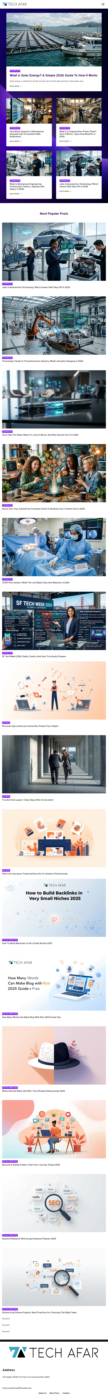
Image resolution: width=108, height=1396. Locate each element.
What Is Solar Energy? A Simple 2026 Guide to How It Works (53, 76)
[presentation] (54, 39)
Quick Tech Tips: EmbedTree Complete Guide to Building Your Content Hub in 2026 (43, 509)
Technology (15, 71)
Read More (15, 86)
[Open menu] (103, 4)
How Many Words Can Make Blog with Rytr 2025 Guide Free (31, 1017)
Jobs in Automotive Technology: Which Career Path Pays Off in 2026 (78, 185)
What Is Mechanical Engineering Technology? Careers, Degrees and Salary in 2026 (27, 187)
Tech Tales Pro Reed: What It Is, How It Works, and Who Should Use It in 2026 (40, 435)
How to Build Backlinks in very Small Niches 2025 (27, 943)
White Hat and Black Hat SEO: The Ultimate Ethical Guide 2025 (33, 1091)
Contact (66, 1393)
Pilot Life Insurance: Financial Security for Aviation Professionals (35, 874)
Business (6, 722)
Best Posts (54, 1393)
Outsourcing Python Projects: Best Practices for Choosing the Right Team (39, 1312)
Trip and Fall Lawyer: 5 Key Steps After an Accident (27, 800)
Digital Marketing (10, 940)
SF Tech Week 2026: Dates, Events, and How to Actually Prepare (34, 656)
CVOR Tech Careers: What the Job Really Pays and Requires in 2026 (35, 582)
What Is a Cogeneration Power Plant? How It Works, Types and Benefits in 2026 (77, 134)
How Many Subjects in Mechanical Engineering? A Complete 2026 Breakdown (27, 134)
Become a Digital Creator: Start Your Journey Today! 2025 (31, 1165)
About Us (42, 1393)
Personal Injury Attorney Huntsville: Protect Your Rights (30, 726)
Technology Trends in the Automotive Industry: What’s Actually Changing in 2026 (42, 361)
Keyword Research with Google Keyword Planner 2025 (29, 1239)
